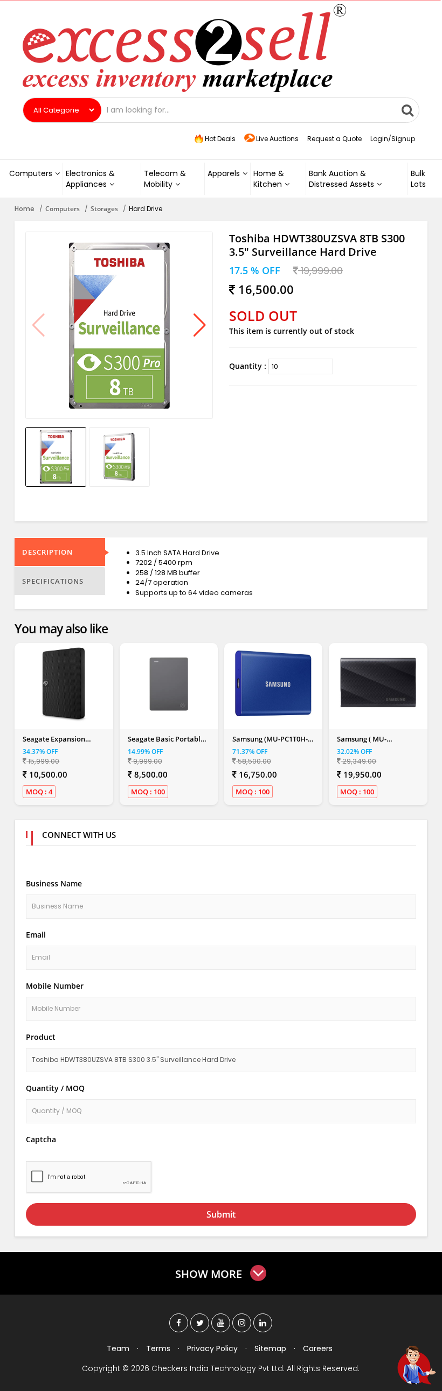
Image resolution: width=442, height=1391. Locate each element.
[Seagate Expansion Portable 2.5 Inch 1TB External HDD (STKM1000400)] (63, 684)
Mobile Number (55, 986)
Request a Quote (334, 138)
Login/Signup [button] (392, 138)
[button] (199, 325)
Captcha (41, 1139)
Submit (221, 1214)
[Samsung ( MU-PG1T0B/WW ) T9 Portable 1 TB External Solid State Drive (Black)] (378, 684)
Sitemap (270, 1348)
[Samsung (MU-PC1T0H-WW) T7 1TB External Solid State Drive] (273, 684)
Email (36, 934)
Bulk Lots (418, 179)
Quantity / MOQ (55, 1088)
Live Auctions (277, 138)
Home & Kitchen (268, 179)
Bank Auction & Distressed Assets (341, 179)
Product (41, 1037)
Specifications (53, 581)
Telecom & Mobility (165, 179)
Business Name (54, 883)
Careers (318, 1348)
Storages (104, 208)
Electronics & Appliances (90, 179)
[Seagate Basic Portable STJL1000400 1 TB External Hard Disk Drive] (168, 684)
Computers (30, 173)
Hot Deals (219, 138)
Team (118, 1348)
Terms (158, 1348)
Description (47, 552)
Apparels (224, 173)
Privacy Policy (212, 1348)
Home (24, 208)
